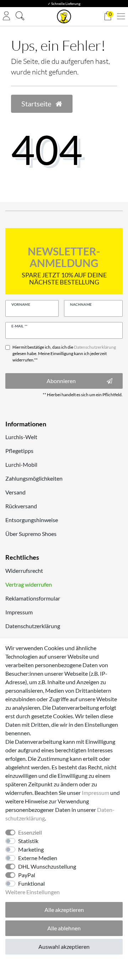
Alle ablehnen (64, 928)
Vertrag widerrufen (28, 584)
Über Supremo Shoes (31, 533)
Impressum (19, 612)
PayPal (26, 874)
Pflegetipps (19, 450)
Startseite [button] (37, 103)
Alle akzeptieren (64, 909)
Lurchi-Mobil (21, 464)
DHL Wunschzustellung (47, 866)
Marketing (31, 849)
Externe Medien (37, 857)
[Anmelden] (6, 16)
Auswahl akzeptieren (64, 946)
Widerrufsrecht (24, 570)
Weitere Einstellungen (32, 892)
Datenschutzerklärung (32, 625)
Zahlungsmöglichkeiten (34, 478)
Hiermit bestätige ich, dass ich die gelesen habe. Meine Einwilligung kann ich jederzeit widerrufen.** (64, 353)
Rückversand (21, 506)
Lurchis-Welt (21, 436)
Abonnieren (61, 380)
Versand (15, 492)
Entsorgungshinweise (31, 519)
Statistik (28, 840)
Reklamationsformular (32, 598)
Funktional (31, 883)
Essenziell (30, 832)
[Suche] (20, 17)
